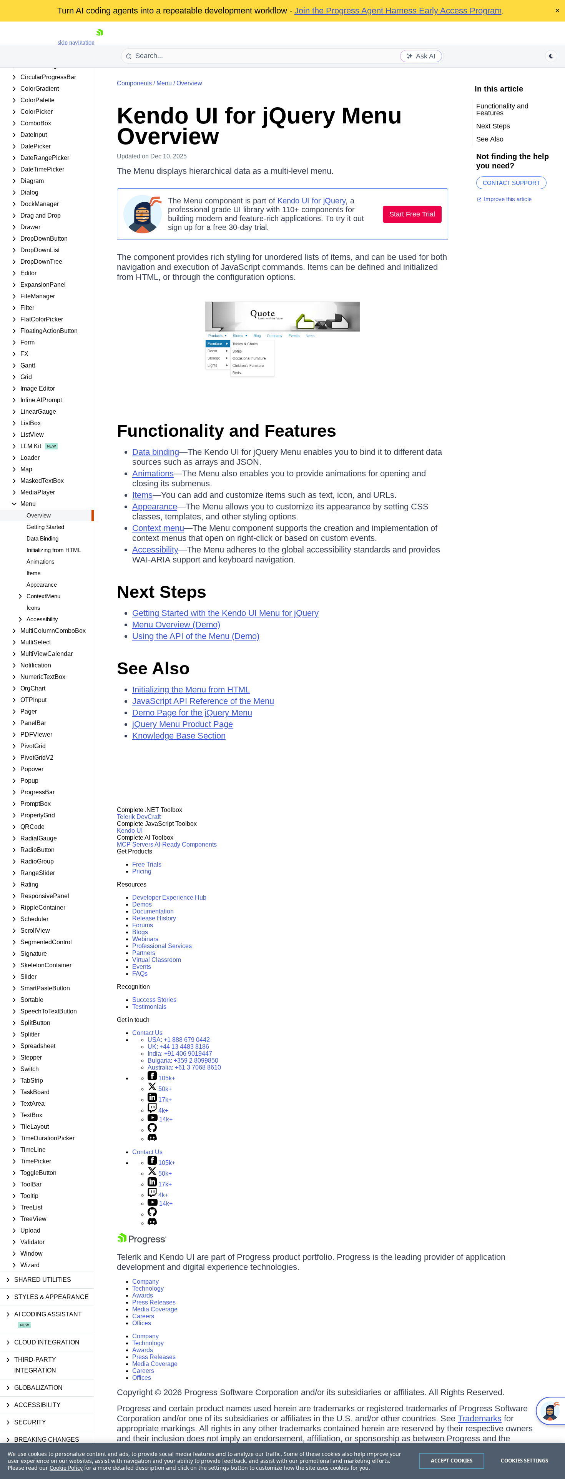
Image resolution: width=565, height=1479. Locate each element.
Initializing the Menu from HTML (191, 689)
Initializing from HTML (54, 550)
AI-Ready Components (186, 844)
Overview (39, 515)
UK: (178, 1046)
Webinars (145, 939)
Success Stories (154, 1000)
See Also (153, 668)
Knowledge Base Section (179, 735)
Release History (154, 918)
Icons (33, 607)
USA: (179, 1039)
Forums (142, 925)
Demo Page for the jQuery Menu (192, 712)
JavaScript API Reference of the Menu (203, 701)
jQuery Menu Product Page (182, 724)
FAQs (140, 973)
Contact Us (147, 1033)
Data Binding (42, 538)
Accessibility (155, 549)
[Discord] (152, 1139)
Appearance (42, 584)
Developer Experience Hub (169, 897)
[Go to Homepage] (99, 42)
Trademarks (480, 1418)
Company (145, 1281)
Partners (143, 953)
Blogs (140, 932)
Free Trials (146, 864)
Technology (148, 1288)
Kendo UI (130, 830)
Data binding (155, 452)
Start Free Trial (412, 214)
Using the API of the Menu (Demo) (195, 636)
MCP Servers (135, 844)
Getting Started (45, 527)
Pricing (141, 871)
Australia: (184, 1067)
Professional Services (162, 946)
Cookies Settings (524, 1460)
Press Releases (154, 1302)
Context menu (158, 528)
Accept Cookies (452, 1460)
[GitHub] (152, 1130)
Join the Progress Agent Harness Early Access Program (398, 10)
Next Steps (161, 592)
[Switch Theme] (551, 56)
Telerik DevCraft (139, 817)
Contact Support (511, 183)
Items (34, 573)
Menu (164, 83)
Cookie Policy (66, 1467)
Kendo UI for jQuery (312, 200)
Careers (143, 1316)
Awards (142, 1295)
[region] (282, 1461)
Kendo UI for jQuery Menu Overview (259, 126)
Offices (141, 1323)
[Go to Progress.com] (142, 1242)
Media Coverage (155, 1309)
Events (141, 966)
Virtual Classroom (156, 960)
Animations (41, 561)
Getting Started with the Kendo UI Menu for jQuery (225, 613)
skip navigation (76, 42)
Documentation (153, 911)
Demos (142, 904)
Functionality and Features (226, 431)
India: (180, 1053)
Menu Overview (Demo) (176, 624)
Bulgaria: (183, 1060)
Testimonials (149, 1006)
